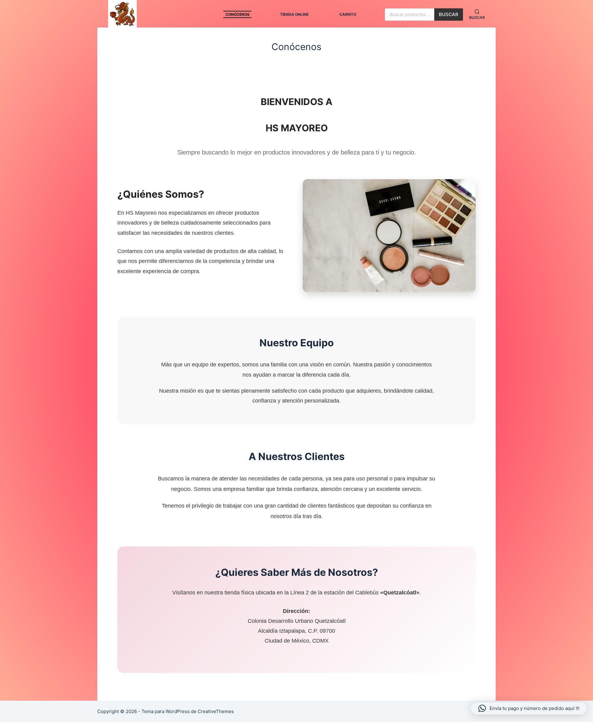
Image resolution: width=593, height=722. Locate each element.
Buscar (448, 14)
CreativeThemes (216, 711)
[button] (529, 708)
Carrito (347, 14)
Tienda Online (294, 14)
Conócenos (237, 14)
